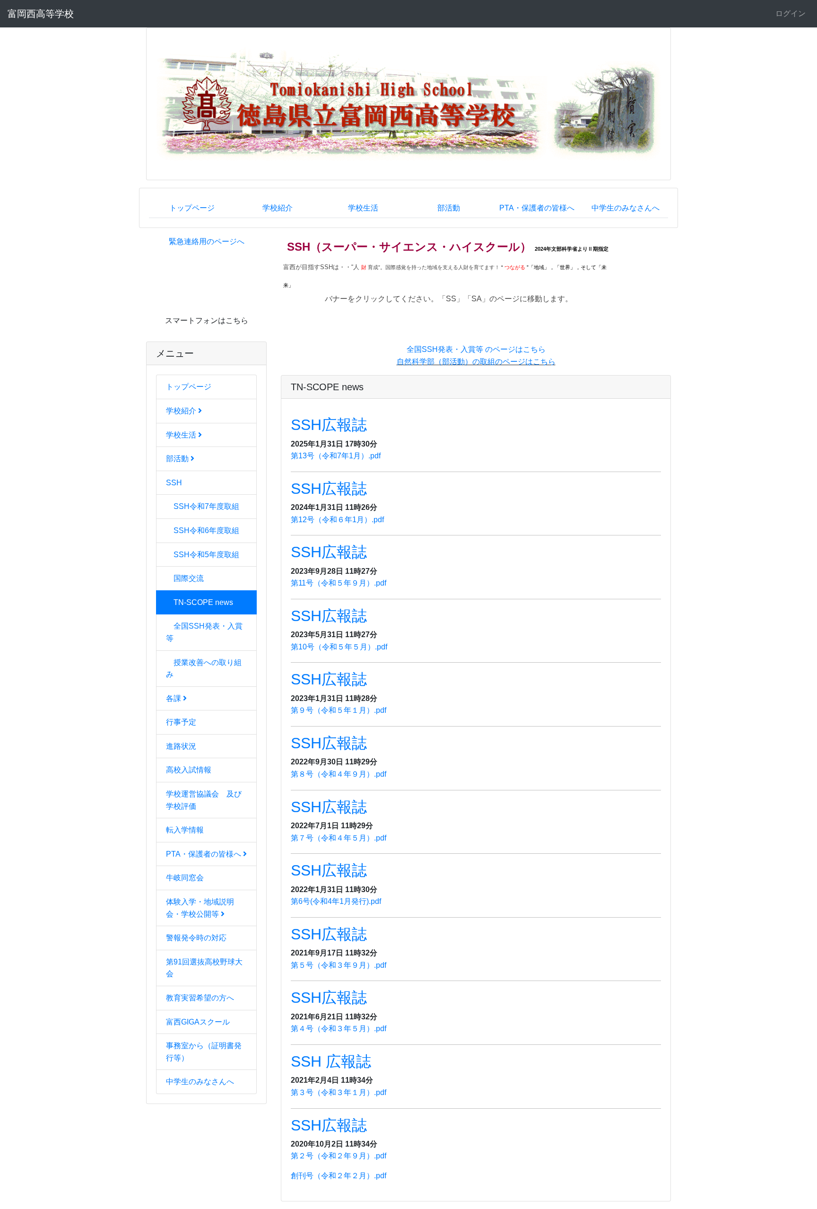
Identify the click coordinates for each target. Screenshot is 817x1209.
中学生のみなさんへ (625, 208)
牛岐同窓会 (185, 878)
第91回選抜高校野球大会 (204, 968)
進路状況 (181, 746)
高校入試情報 (188, 770)
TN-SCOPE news (203, 602)
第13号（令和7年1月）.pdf (336, 456)
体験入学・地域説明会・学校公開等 (200, 908)
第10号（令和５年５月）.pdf (339, 647)
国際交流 (189, 578)
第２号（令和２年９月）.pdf (338, 1156)
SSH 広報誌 (331, 1061)
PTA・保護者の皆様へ (536, 208)
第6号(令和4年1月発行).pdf (336, 901)
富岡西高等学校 (41, 14)
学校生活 (363, 208)
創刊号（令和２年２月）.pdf (338, 1176)
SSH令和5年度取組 (206, 555)
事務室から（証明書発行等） (204, 1052)
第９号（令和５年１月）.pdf (338, 710)
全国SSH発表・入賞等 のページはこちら (476, 349)
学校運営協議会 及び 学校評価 (207, 800)
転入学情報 (185, 830)
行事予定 (181, 722)
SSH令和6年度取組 (206, 530)
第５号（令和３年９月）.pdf (338, 965)
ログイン (790, 13)
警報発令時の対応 (196, 938)
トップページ (192, 208)
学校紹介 (277, 208)
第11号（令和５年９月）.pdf (338, 583)
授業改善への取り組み (204, 668)
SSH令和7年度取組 (206, 506)
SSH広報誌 (329, 424)
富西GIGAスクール (198, 1022)
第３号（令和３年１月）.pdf (338, 1092)
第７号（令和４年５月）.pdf (338, 838)
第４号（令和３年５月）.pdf (338, 1029)
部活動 (448, 208)
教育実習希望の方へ (200, 998)
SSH (174, 483)
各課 (174, 698)
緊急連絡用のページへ (206, 241)
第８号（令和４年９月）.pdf (338, 774)
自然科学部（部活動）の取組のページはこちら (476, 362)
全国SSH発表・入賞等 (204, 632)
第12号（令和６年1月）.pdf (337, 520)
